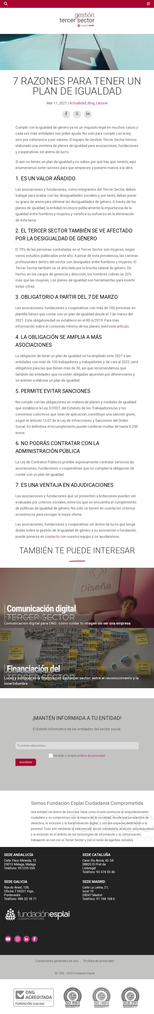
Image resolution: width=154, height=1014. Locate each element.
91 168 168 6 (105, 899)
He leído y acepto (79, 755)
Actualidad (78, 103)
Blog (91, 103)
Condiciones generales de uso (57, 961)
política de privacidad (91, 755)
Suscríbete (25, 762)
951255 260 (26, 868)
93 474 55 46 (105, 872)
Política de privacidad (99, 961)
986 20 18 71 (27, 899)
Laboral (101, 103)
